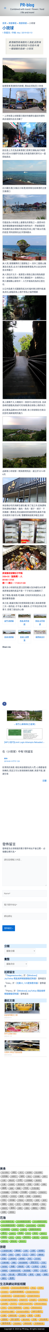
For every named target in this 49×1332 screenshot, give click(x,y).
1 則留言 (6, 32)
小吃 (20, 1180)
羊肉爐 (12, 1200)
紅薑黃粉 (37, 1196)
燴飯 (18, 1188)
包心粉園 (38, 1172)
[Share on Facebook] (4, 704)
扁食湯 (38, 1180)
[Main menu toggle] (5, 8)
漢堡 (29, 1184)
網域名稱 (27, 1323)
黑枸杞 (12, 1212)
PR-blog (27, 4)
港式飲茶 (21, 1184)
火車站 (35, 1266)
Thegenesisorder (14, 975)
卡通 (37, 1315)
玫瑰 (21, 1233)
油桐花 (12, 1233)
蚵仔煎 (29, 1200)
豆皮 (11, 1204)
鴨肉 (43, 1208)
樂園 (13, 1262)
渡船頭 (20, 1266)
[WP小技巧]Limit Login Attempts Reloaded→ (24, 742)
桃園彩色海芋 (35, 1229)
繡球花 (43, 1233)
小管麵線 (29, 1180)
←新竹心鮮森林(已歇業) (24, 724)
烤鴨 (44, 1184)
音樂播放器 (39, 1323)
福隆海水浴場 (15, 1270)
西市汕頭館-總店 (10, 1034)
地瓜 (29, 1176)
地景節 (41, 1251)
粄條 (21, 1196)
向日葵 (41, 1225)
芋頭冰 (20, 1200)
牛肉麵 (24, 1192)
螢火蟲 (11, 1274)
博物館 (17, 1251)
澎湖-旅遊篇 (9, 637)
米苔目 (13, 1196)
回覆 (45, 781)
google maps (19, 1296)
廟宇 (33, 1255)
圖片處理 (15, 1319)
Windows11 (36, 1308)
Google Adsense (32, 1292)
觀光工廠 (22, 1274)
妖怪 (11, 1255)
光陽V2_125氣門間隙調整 (13, 1052)
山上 (25, 1255)
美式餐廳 (27, 1270)
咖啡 (22, 1176)
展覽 (18, 1255)
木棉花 (15, 1229)
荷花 (11, 1237)
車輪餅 (26, 1204)
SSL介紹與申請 (15, 1308)
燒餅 (11, 1188)
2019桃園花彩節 (40, 1222)
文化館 (37, 1259)
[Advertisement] (24, 674)
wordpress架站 (23, 1312)
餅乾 (20, 1208)
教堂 (29, 1259)
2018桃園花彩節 (23, 1221)
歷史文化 (34, 1262)
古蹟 (33, 1251)
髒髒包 (35, 1208)
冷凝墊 (22, 1315)
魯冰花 (22, 1241)
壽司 (44, 1176)
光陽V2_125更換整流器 (27, 983)
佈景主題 (13, 1315)
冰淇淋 (29, 1172)
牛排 (26, 1188)
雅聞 (45, 1274)
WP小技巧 (37, 1311)
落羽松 (27, 1237)
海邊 (12, 1266)
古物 (25, 1251)
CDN (40, 1288)
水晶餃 (11, 1184)
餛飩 (27, 1208)
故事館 (22, 1259)
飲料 (13, 1208)
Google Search (33, 1296)
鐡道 (38, 1274)
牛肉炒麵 (35, 1188)
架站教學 (43, 1319)
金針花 (44, 1237)
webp (26, 1308)
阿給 (43, 1204)
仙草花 (20, 1225)
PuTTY (13, 1304)
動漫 (30, 1315)
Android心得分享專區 (20, 1288)
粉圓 (28, 1196)
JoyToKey (42, 1300)
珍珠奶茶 (42, 1192)
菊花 (18, 1237)
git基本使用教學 (17, 1292)
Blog (33, 1288)
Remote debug (41, 1304)
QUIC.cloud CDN (26, 1304)
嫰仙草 (11, 1180)
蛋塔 (44, 1200)
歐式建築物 (23, 1262)
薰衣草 (36, 1237)
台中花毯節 (31, 1225)
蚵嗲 (37, 1200)
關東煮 (35, 1204)
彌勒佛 (41, 1255)
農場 (31, 1274)
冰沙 (21, 1172)
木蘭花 (23, 1229)
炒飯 (37, 1184)
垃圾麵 (37, 1176)
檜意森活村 (40, 637)
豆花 (18, 1204)
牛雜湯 (33, 1192)
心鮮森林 (13, 1259)
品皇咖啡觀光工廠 (11, 1015)
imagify (33, 1300)
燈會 (43, 1266)
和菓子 (14, 1176)
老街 (36, 1270)
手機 (34, 1319)
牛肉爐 (14, 1192)
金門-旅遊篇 (9, 621)
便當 (14, 1172)
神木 (35, 1233)
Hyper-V (23, 1300)
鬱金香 (13, 1241)
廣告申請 (26, 1319)
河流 (43, 1262)
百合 (28, 1233)
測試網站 (17, 1323)
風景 (12, 1278)
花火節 (44, 1270)
